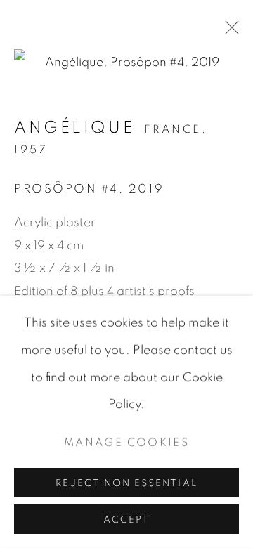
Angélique (74, 127)
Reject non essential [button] (126, 483)
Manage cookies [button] (126, 443)
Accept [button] (126, 520)
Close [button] (228, 31)
